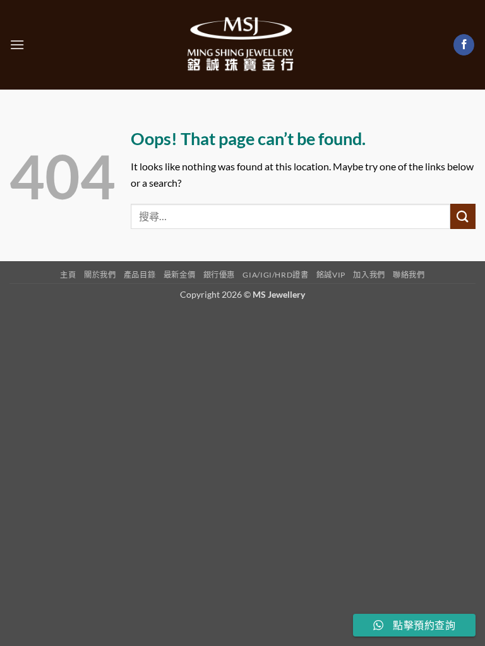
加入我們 (369, 274)
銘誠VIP (330, 274)
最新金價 (179, 274)
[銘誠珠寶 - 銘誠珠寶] (242, 45)
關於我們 (100, 274)
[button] (17, 44)
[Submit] (463, 216)
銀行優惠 (219, 274)
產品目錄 (139, 274)
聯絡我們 (408, 274)
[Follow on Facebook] (463, 45)
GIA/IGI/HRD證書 (275, 274)
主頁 (68, 274)
